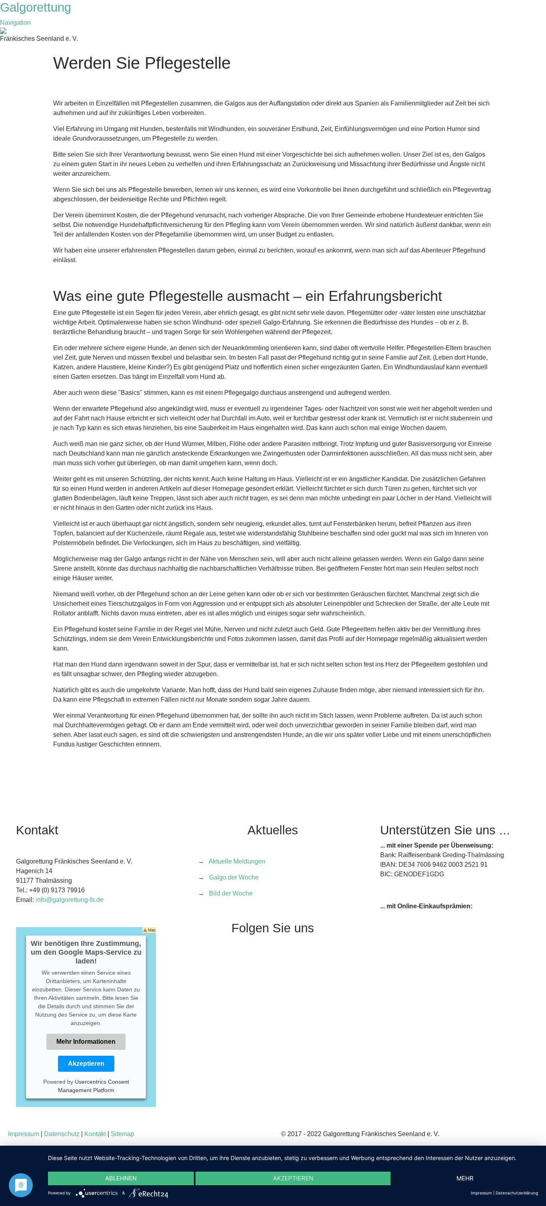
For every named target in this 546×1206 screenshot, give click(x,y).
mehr (465, 1178)
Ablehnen (121, 1178)
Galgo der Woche (234, 877)
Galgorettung (37, 7)
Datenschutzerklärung (517, 1192)
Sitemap (122, 1133)
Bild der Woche (231, 893)
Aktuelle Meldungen (237, 861)
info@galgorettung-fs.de (70, 899)
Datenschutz (62, 1133)
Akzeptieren (86, 1063)
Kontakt (95, 1133)
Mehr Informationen (86, 1041)
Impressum (23, 1133)
